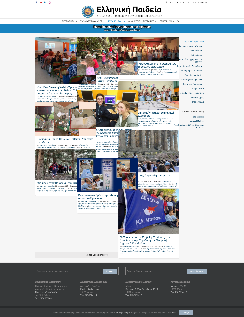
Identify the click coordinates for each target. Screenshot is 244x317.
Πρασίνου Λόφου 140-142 (47, 292)
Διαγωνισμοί (167, 123)
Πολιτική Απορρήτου (122, 313)
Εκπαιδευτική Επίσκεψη (158, 186)
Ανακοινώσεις (115, 147)
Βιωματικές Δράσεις (95, 206)
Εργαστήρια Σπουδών (162, 119)
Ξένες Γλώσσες (140, 74)
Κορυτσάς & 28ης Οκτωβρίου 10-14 (141, 289)
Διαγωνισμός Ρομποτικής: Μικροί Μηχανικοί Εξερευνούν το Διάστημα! (147, 114)
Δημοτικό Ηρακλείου (47, 97)
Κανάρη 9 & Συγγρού (89, 289)
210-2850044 (198, 117)
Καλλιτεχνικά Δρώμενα (147, 72)
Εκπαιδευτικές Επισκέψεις (148, 184)
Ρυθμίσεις (172, 313)
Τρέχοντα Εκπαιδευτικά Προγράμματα (107, 89)
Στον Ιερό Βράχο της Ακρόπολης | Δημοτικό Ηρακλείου (145, 177)
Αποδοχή (185, 313)
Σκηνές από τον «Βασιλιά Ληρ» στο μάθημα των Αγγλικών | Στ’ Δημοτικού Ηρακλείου (148, 65)
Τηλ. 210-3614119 (179, 292)
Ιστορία (147, 251)
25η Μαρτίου (82, 206)
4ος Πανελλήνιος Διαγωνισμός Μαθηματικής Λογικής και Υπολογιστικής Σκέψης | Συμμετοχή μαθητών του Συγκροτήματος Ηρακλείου (105, 134)
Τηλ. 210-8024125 (88, 295)
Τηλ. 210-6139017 (133, 295)
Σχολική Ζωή (112, 86)
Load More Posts (97, 255)
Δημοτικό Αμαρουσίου (139, 123)
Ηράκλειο (140, 251)
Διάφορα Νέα (83, 145)
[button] (178, 21)
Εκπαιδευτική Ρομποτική (152, 121)
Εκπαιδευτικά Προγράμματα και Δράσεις (51, 99)
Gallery (66, 60)
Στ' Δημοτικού (48, 191)
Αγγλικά (167, 72)
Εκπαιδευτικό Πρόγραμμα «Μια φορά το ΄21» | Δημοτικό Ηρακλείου (105, 196)
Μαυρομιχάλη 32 (178, 286)
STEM (141, 121)
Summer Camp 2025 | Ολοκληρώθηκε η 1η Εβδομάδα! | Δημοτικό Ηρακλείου (102, 79)
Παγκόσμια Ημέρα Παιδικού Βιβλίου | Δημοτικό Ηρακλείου (65, 140)
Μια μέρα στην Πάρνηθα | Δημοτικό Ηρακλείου (65, 182)
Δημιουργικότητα (153, 249)
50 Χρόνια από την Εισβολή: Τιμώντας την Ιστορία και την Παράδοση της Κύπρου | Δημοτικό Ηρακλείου (145, 240)
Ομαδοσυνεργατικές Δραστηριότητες (100, 151)
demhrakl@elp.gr (197, 121)
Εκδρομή (146, 186)
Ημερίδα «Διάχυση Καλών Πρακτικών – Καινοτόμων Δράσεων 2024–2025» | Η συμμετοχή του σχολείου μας (60, 90)
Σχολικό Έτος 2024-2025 (155, 74)
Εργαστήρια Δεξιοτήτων (128, 251)
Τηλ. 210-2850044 (43, 298)
